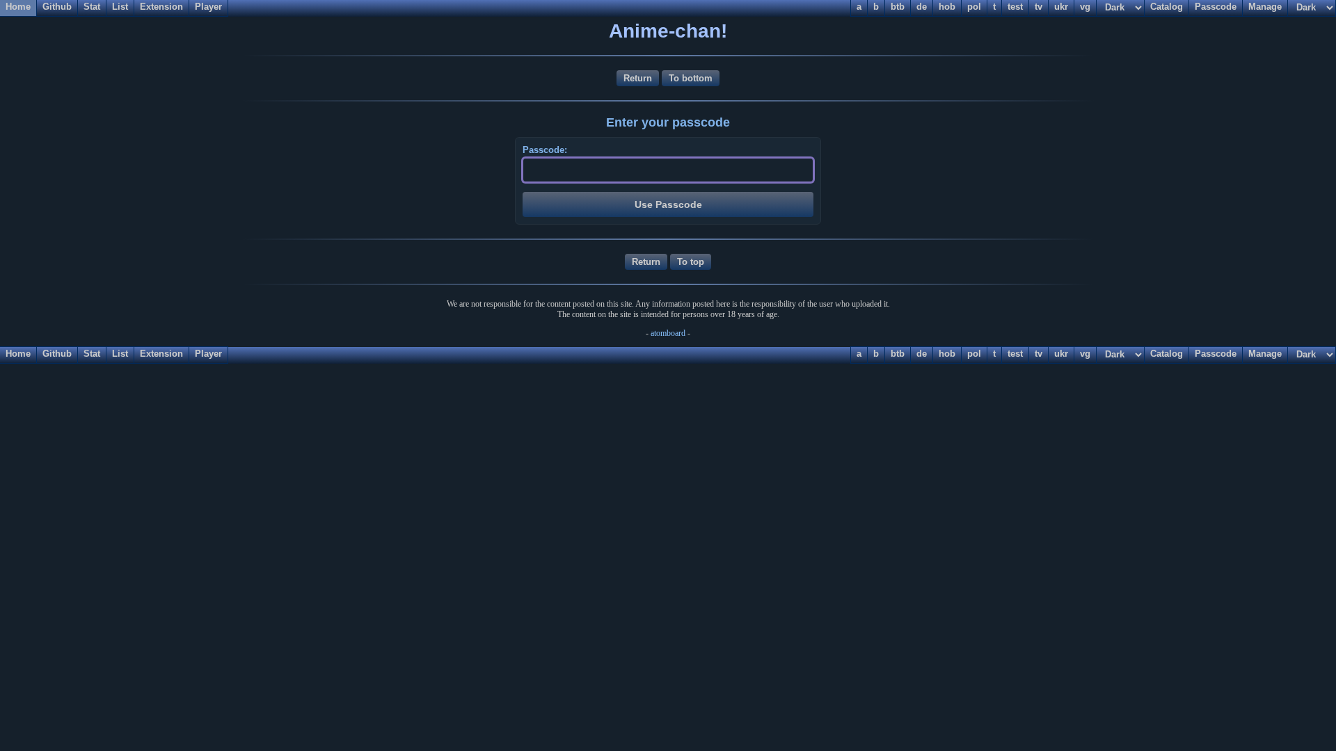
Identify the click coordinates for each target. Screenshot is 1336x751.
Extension (161, 353)
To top (690, 262)
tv (1038, 353)
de (921, 353)
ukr (1061, 353)
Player (208, 353)
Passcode (1215, 353)
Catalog (1166, 353)
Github (57, 353)
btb (898, 353)
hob (947, 353)
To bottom (691, 78)
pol (974, 353)
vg (1085, 353)
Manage (1265, 353)
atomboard (668, 333)
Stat (92, 353)
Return (637, 78)
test (1015, 353)
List (120, 353)
